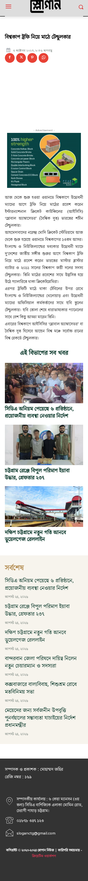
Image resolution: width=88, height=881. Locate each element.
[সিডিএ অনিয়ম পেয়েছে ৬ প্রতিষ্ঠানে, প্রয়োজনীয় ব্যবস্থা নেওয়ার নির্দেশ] (44, 383)
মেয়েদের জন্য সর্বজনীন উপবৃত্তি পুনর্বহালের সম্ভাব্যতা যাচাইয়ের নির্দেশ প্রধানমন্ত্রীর (40, 718)
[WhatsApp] (43, 58)
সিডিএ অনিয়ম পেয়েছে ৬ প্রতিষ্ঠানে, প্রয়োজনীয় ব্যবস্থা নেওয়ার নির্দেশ (39, 412)
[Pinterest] (32, 58)
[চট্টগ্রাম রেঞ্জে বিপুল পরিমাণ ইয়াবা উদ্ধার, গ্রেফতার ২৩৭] (44, 445)
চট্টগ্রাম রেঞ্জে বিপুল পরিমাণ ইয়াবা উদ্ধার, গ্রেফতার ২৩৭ (37, 474)
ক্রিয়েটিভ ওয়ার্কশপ (44, 856)
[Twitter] (21, 58)
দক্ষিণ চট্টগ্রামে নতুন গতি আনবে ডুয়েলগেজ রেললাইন (35, 536)
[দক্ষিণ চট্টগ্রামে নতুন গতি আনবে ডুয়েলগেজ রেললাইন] (44, 506)
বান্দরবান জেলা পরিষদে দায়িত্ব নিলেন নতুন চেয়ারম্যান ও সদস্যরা (41, 662)
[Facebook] (10, 58)
